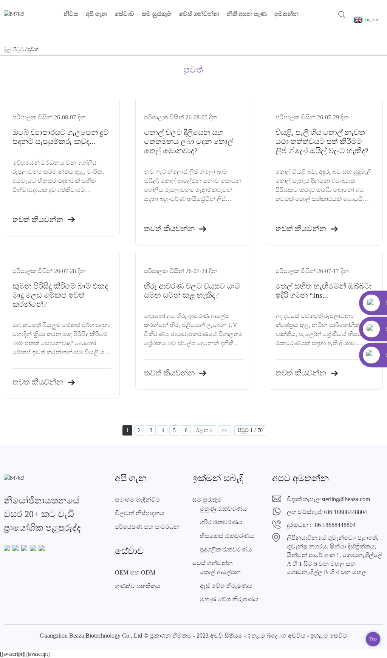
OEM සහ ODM (135, 572)
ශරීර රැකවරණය (221, 522)
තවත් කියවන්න (37, 219)
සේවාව (124, 14)
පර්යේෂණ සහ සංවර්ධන (147, 527)
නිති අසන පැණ (247, 14)
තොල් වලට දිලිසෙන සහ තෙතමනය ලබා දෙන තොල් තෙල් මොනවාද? (188, 141)
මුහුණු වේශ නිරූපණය (229, 599)
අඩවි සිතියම (226, 635)
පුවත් (33, 49)
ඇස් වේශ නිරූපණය (226, 585)
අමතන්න (286, 14)
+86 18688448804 (345, 512)
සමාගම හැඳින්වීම (137, 499)
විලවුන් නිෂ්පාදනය (139, 513)
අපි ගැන (96, 14)
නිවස (70, 14)
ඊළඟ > (204, 430)
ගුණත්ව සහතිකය (137, 586)
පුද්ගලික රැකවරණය (226, 549)
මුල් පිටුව (14, 50)
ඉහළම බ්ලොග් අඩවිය (276, 635)
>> (224, 430)
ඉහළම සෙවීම (328, 635)
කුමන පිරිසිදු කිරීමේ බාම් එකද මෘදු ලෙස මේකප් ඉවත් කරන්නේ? (60, 295)
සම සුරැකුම (156, 14)
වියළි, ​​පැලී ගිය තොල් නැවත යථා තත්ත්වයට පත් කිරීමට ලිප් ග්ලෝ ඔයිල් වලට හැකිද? (322, 141)
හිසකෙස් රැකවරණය (227, 536)
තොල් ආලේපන (220, 572)
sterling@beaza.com (346, 499)
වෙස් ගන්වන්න (199, 14)
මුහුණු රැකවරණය (223, 508)
